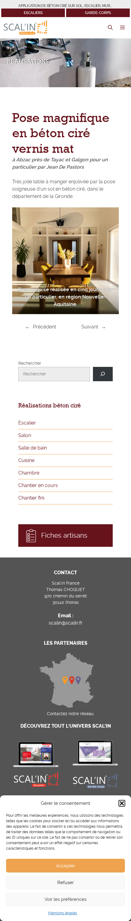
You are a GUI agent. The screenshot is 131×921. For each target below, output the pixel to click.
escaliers (33, 13)
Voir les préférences (65, 899)
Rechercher (29, 363)
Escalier (27, 423)
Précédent (44, 327)
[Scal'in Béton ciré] (25, 27)
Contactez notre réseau (70, 713)
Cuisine (26, 460)
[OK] (103, 374)
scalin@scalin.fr (66, 623)
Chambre (28, 473)
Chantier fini (31, 498)
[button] (122, 803)
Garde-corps (98, 13)
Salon (24, 435)
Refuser (65, 882)
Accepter (65, 866)
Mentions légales (62, 913)
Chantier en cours (38, 485)
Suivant (89, 327)
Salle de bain (32, 448)
